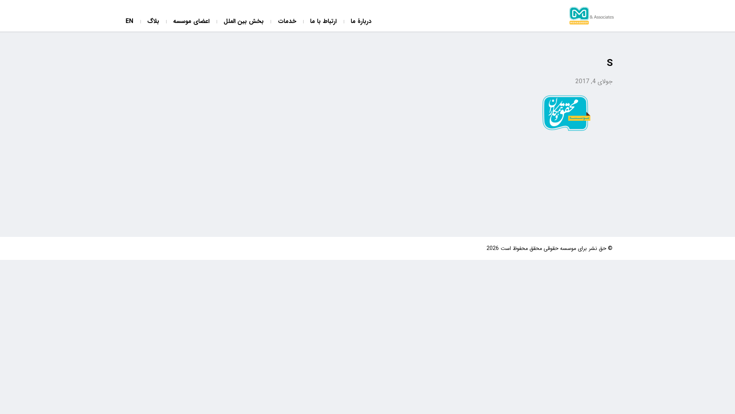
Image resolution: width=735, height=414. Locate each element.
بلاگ (153, 21)
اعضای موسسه (191, 21)
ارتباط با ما (323, 21)
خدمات (287, 21)
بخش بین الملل (244, 21)
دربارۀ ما (361, 21)
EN (129, 21)
